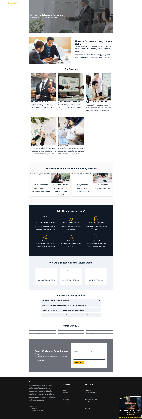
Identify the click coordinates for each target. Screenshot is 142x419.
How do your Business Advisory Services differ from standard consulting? (63, 310)
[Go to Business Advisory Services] (42, 330)
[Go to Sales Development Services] (99, 330)
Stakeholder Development (90, 394)
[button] (71, 301)
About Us (53, 2)
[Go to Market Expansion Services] (71, 333)
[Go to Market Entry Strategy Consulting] (42, 333)
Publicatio (65, 392)
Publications (81, 2)
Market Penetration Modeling (91, 392)
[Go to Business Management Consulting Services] (71, 330)
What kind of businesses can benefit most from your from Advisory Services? (64, 305)
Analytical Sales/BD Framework (91, 399)
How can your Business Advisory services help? (55, 300)
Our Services (62, 2)
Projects (72, 2)
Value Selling (87, 408)
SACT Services (87, 388)
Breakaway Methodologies (90, 406)
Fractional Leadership (89, 390)
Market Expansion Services (69, 324)
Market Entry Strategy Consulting (42, 324)
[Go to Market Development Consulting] (99, 333)
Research (35, 187)
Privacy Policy (66, 399)
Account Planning (88, 397)
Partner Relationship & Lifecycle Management (94, 403)
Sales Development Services (97, 321)
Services (34, 319)
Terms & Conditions (67, 401)
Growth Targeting (64, 322)
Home (64, 388)
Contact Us (91, 2)
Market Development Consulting (99, 326)
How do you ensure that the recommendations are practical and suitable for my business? (67, 315)
